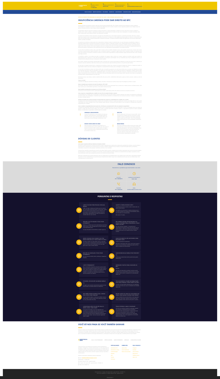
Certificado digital (114, 351)
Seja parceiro (135, 353)
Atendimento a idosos (115, 349)
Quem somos (124, 347)
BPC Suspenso (105, 11)
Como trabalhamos (125, 349)
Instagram (135, 347)
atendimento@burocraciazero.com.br (89, 357)
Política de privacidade (126, 351)
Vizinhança (113, 359)
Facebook (134, 349)
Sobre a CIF (135, 357)
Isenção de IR (111, 11)
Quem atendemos (118, 11)
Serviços (126, 340)
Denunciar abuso (109, 377)
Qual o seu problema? (97, 340)
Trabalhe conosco (136, 355)
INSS (112, 355)
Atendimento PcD (114, 347)
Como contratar (136, 351)
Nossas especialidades (136, 11)
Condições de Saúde (127, 11)
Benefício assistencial (97, 11)
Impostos (112, 353)
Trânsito (112, 357)
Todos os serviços (88, 11)
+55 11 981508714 (118, 178)
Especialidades (108, 340)
